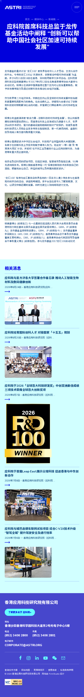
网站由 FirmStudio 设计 (53, 674)
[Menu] (76, 7)
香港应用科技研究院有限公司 (31, 602)
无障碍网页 (39, 670)
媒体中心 (39, 19)
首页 (27, 19)
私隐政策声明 (66, 670)
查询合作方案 (11, 670)
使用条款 (52, 670)
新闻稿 (51, 19)
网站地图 (25, 670)
